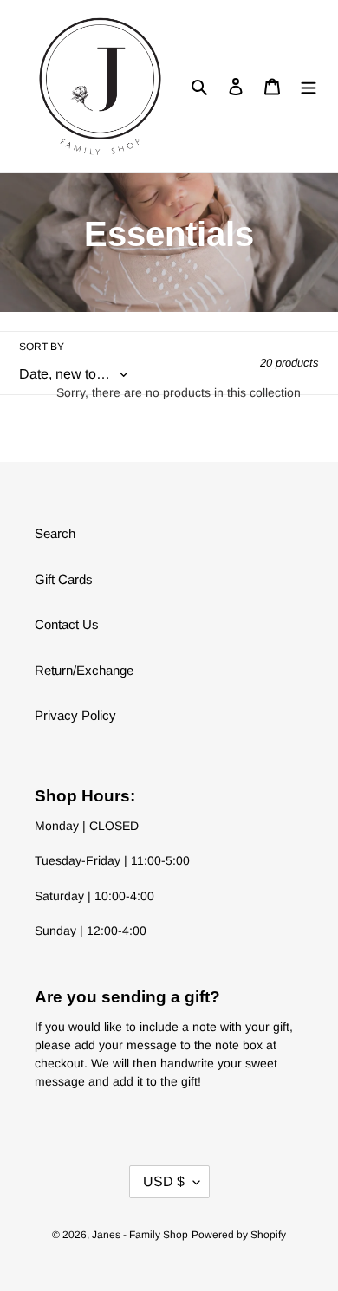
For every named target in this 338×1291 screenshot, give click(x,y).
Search (55, 533)
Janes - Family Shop (140, 1235)
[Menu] (308, 86)
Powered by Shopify (239, 1235)
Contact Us (67, 624)
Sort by (41, 347)
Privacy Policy (75, 715)
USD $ (164, 1181)
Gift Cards (64, 579)
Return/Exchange (84, 670)
